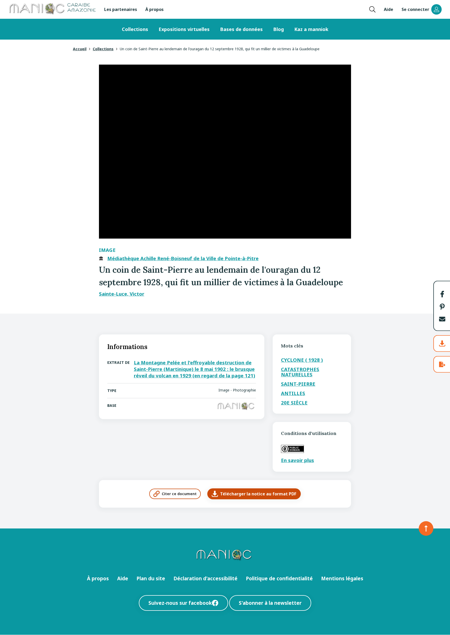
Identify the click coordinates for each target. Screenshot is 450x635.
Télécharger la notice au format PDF (258, 494)
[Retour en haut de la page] (426, 528)
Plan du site (150, 578)
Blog (278, 29)
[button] (442, 294)
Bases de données (241, 29)
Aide (388, 9)
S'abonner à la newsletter (270, 603)
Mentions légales (342, 578)
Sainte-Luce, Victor (121, 294)
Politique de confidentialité (279, 578)
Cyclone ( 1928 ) (302, 360)
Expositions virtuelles (184, 29)
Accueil (79, 48)
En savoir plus (297, 460)
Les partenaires (120, 9)
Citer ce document (179, 493)
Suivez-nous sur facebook (180, 603)
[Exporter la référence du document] (442, 364)
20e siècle (294, 402)
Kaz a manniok (311, 29)
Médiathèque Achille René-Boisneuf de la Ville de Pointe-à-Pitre (183, 258)
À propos (154, 9)
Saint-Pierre (298, 384)
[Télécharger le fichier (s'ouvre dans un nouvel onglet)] (442, 343)
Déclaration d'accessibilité (205, 578)
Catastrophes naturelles (300, 372)
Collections (135, 29)
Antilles (293, 393)
